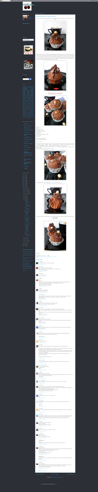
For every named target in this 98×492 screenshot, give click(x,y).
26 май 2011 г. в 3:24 (42, 398)
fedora (40, 331)
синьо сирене (28, 105)
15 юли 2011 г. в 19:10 (42, 431)
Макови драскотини (27, 208)
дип (32, 104)
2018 (25, 177)
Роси (39, 372)
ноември (26, 190)
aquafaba (29, 114)
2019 (25, 176)
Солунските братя (28, 223)
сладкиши (24, 89)
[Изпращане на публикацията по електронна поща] (48, 255)
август (26, 194)
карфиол (24, 113)
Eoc (24, 157)
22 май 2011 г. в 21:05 (42, 315)
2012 (25, 186)
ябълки (32, 102)
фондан (24, 114)
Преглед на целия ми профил (30, 18)
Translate (30, 41)
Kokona (40, 400)
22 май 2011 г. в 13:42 (42, 276)
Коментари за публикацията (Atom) (58, 477)
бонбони (32, 100)
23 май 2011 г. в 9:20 (42, 329)
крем (32, 99)
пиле (26, 106)
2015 (25, 181)
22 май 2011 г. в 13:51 (42, 286)
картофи (31, 94)
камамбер (24, 116)
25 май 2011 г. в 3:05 (42, 382)
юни (25, 197)
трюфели (32, 112)
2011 (25, 187)
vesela (40, 414)
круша (29, 107)
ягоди (24, 101)
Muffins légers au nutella (58, 94)
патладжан (31, 110)
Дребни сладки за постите (27, 268)
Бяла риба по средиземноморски (28, 235)
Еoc (39, 301)
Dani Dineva (41, 360)
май (25, 199)
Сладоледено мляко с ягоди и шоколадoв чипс (28, 205)
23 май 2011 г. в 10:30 (42, 337)
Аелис (40, 261)
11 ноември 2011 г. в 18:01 (43, 444)
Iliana (40, 273)
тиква (32, 103)
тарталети (25, 112)
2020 (25, 174)
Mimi (39, 394)
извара (28, 104)
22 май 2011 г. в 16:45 (42, 292)
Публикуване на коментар (41, 470)
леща (26, 115)
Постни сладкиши (28, 70)
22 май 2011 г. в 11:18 (42, 271)
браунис (29, 101)
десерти (40, 256)
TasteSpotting (26, 149)
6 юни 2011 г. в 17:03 (42, 426)
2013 (25, 184)
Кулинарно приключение (28, 154)
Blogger (56, 484)
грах (32, 116)
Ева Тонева (40, 294)
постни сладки (26, 96)
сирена (28, 92)
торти (29, 100)
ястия (32, 93)
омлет (28, 117)
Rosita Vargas (41, 380)
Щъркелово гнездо (27, 127)
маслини (24, 106)
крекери (24, 115)
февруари (26, 240)
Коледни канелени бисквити (27, 253)
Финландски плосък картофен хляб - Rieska (28, 201)
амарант (26, 117)
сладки (24, 92)
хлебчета (31, 106)
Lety (39, 278)
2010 (25, 243)
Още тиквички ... (27, 216)
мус (26, 113)
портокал (24, 103)
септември (27, 193)
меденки (32, 111)
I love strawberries (27, 222)
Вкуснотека (26, 145)
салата (28, 93)
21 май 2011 (27, 215)
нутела (52, 256)
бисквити (24, 94)
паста (24, 109)
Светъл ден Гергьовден (27, 231)
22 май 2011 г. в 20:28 (42, 305)
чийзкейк (26, 114)
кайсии (30, 108)
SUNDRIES (26, 168)
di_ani (40, 385)
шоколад (55, 256)
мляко (24, 107)
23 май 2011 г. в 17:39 (42, 362)
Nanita (40, 408)
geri (39, 288)
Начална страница (55, 474)
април (26, 237)
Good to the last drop (27, 147)
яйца (28, 94)
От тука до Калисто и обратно (28, 135)
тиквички (24, 104)
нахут (32, 108)
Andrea (40, 339)
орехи (24, 97)
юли (25, 196)
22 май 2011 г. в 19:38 (42, 299)
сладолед (28, 102)
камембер (30, 117)
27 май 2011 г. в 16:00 (42, 419)
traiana (40, 307)
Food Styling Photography (28, 139)
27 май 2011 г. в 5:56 (42, 412)
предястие (30, 87)
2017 (25, 179)
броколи (30, 116)
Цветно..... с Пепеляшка (28, 125)
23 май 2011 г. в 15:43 (42, 357)
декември (26, 188)
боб (32, 105)
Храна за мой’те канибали (28, 129)
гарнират (52, 182)
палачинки (24, 100)
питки (28, 91)
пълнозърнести (31, 113)
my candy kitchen (26, 141)
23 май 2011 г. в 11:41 (42, 342)
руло (29, 112)
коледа (32, 91)
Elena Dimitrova (26, 132)
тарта (27, 108)
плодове (32, 101)
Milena (40, 344)
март (26, 239)
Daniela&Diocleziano (27, 137)
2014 (25, 183)
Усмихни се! (25, 270)
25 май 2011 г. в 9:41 (42, 392)
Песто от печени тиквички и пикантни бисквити (27, 220)
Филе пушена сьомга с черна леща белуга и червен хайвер (27, 266)
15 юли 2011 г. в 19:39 (42, 438)
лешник (47, 256)
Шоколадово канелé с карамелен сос (28, 255)
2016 (25, 180)
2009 (25, 245)
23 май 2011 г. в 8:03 (42, 323)
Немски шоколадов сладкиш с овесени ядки (27, 258)
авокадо (29, 103)
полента (28, 106)
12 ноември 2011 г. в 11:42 (43, 454)
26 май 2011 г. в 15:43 (42, 406)
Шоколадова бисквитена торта (28, 251)
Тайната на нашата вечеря (27, 160)
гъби (27, 103)
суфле (26, 107)
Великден (31, 96)
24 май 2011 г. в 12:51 (42, 377)
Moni (39, 325)
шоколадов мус (30, 98)
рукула (24, 117)
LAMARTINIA (26, 166)
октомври (26, 191)
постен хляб (25, 99)
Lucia (39, 428)
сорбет (29, 115)
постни (27, 90)
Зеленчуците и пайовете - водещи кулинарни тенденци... (27, 227)
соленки (24, 108)
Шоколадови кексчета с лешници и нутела (27, 213)
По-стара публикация (70, 474)
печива (32, 88)
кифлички (24, 111)
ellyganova (40, 317)
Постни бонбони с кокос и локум (28, 260)
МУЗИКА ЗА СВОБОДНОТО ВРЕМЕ (28, 152)
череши (29, 99)
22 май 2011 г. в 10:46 (42, 264)
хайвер (32, 115)
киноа (28, 112)
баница (32, 107)
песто (28, 113)
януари (26, 242)
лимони (27, 116)
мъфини (49, 256)
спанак (24, 102)
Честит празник (27, 209)
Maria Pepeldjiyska (42, 365)
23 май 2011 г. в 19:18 (42, 369)
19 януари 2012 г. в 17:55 (43, 468)
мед (26, 97)
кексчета (43, 256)
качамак (32, 114)
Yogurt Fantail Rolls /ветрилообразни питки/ (27, 264)
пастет (26, 109)
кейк (30, 104)
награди (26, 101)
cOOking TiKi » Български (28, 143)
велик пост (30, 97)
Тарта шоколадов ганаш (27, 261)
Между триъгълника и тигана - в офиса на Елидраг (27, 163)
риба (27, 100)
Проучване (26, 232)
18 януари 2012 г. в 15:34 (43, 460)
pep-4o (40, 266)
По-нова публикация (40, 474)
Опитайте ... (29, 4)
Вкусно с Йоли (26, 123)
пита (29, 109)
